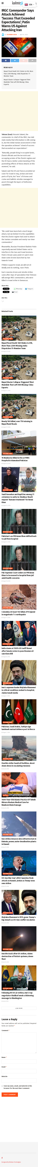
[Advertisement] (19, 111)
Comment (6, 1030)
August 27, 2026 (6, 390)
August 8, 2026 (6, 656)
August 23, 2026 (6, 505)
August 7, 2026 (6, 696)
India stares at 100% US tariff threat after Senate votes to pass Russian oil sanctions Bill (17, 651)
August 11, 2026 (6, 617)
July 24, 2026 (6, 808)
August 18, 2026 (6, 581)
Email (4, 1067)
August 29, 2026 (6, 351)
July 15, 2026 (6, 886)
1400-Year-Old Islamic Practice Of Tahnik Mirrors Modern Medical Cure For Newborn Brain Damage (19, 802)
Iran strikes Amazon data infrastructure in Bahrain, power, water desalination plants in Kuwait (19, 841)
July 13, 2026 (6, 962)
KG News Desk (12, 34)
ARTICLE (5, 795)
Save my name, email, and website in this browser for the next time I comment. (18, 1087)
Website (4, 1076)
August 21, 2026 (6, 542)
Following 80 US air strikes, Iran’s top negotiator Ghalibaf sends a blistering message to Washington (18, 995)
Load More (19, 1008)
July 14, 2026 (6, 923)
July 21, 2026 (6, 847)
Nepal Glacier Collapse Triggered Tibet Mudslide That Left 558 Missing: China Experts (17, 82)
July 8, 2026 (5, 1001)
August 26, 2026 (6, 463)
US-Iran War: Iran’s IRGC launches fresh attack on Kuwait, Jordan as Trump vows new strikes (18, 881)
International (7, 338)
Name (4, 1057)
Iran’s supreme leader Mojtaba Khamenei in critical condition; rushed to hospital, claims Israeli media (19, 690)
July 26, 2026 (6, 769)
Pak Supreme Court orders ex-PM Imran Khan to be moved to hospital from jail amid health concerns (18, 575)
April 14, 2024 (24, 34)
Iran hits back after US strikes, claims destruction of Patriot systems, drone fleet (17, 956)
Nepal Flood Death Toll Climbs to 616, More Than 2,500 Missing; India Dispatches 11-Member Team (18, 73)
